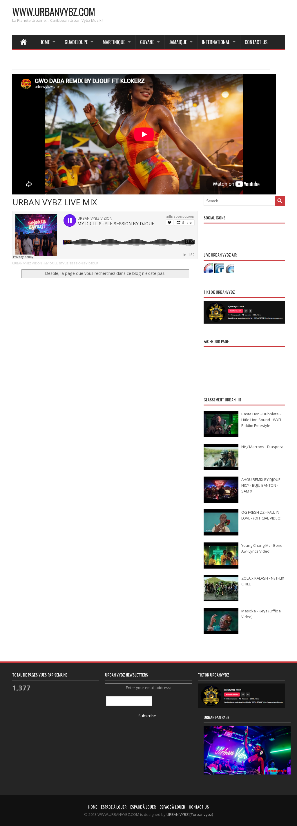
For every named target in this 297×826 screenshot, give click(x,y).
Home (44, 42)
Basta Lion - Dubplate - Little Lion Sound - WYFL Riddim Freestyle (261, 419)
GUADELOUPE (76, 42)
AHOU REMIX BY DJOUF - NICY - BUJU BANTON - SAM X (261, 485)
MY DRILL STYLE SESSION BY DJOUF (71, 263)
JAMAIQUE (178, 42)
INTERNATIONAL (216, 42)
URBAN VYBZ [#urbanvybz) (189, 814)
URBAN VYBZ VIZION (27, 263)
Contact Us (256, 42)
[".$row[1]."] (208, 268)
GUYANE (147, 42)
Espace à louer (113, 807)
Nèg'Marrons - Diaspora (262, 446)
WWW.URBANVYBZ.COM (53, 11)
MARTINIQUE (114, 42)
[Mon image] (247, 757)
